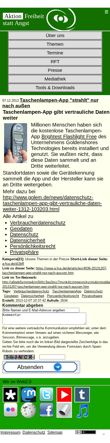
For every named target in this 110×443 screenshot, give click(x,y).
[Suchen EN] (98, 12)
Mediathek (55, 79)
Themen (55, 44)
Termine (55, 52)
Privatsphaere (92, 296)
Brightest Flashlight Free (69, 136)
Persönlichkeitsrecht (33, 246)
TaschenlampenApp (66, 291)
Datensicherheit (27, 240)
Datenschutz (24, 234)
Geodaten (21, 228)
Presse (55, 70)
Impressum (10, 432)
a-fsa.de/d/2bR (13, 264)
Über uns (55, 35)
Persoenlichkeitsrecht (63, 296)
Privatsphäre (24, 252)
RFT (55, 61)
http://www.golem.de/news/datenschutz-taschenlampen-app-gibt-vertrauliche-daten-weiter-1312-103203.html (52, 203)
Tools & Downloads (55, 87)
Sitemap (54, 432)
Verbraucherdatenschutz (37, 222)
